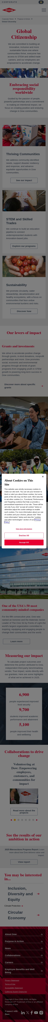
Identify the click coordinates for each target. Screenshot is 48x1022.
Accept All (24, 542)
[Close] (43, 476)
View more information (24, 529)
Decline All (24, 535)
